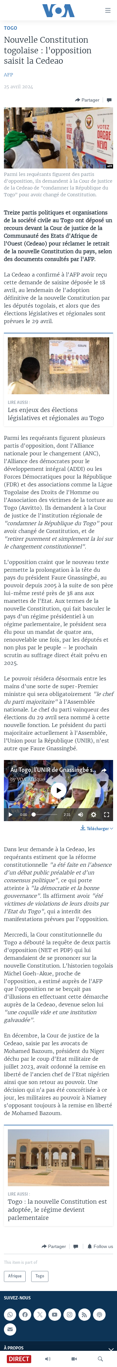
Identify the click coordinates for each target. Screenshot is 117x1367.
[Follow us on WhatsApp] (10, 1314)
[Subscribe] (10, 1329)
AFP (8, 75)
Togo (10, 28)
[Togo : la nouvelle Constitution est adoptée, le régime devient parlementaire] (58, 1157)
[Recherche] (100, 1359)
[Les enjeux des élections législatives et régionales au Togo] (58, 365)
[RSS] (84, 1314)
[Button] (87, 100)
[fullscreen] (106, 814)
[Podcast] (99, 1314)
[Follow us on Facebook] (25, 1314)
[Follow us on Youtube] (54, 1314)
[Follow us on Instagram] (69, 1314)
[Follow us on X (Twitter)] (39, 1314)
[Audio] (48, 1359)
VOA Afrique (31, 779)
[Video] (74, 1359)
